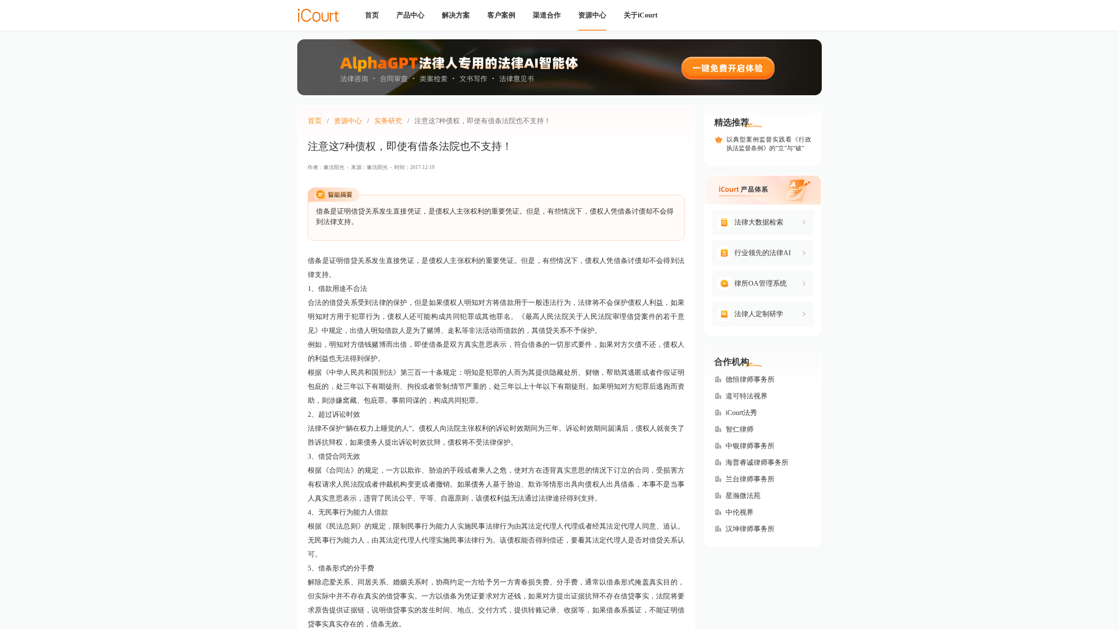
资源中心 (348, 120)
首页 (315, 120)
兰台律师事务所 (750, 479)
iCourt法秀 (741, 412)
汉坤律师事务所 (750, 528)
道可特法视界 (747, 396)
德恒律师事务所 (750, 379)
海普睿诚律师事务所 (757, 462)
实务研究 (388, 120)
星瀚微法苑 (743, 495)
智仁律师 (740, 429)
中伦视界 (740, 512)
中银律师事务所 (750, 445)
